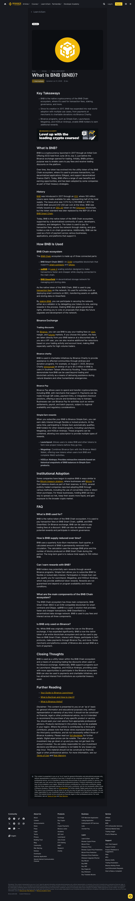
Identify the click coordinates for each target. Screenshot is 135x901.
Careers (36, 820)
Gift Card (60, 834)
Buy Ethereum (86, 872)
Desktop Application (40, 856)
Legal (35, 831)
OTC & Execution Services (113, 826)
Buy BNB (84, 863)
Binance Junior (62, 829)
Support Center (110, 847)
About (36, 817)
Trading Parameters (111, 863)
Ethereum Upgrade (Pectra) (90, 858)
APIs (106, 857)
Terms (36, 834)
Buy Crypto (61, 820)
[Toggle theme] (130, 4)
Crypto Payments (63, 826)
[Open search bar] (103, 4)
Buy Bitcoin (85, 861)
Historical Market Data (112, 829)
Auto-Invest (61, 840)
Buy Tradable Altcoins (89, 874)
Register (118, 4)
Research (61, 848)
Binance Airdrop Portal (112, 865)
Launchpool (61, 837)
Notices (36, 851)
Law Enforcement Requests (114, 868)
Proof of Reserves (111, 834)
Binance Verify (110, 860)
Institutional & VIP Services (90, 823)
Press (35, 829)
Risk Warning (63, 796)
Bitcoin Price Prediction (89, 852)
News (35, 826)
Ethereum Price (86, 847)
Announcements (39, 823)
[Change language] (126, 4)
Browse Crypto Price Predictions (92, 849)
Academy (61, 831)
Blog (35, 842)
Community (37, 845)
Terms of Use (52, 796)
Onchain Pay (86, 829)
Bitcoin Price (86, 844)
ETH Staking (62, 842)
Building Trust (38, 840)
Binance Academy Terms (44, 890)
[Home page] (15, 4)
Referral (107, 820)
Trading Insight (110, 831)
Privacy (36, 837)
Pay (59, 823)
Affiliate (107, 817)
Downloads (37, 853)
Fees (106, 854)
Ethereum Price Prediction (90, 855)
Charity (60, 851)
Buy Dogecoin (86, 869)
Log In (110, 4)
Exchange (61, 817)
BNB (106, 823)
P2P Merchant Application (90, 817)
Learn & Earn (86, 838)
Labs (83, 826)
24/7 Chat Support (111, 844)
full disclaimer (63, 788)
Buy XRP (84, 866)
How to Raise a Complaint (113, 871)
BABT (59, 845)
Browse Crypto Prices (88, 841)
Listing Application (87, 820)
